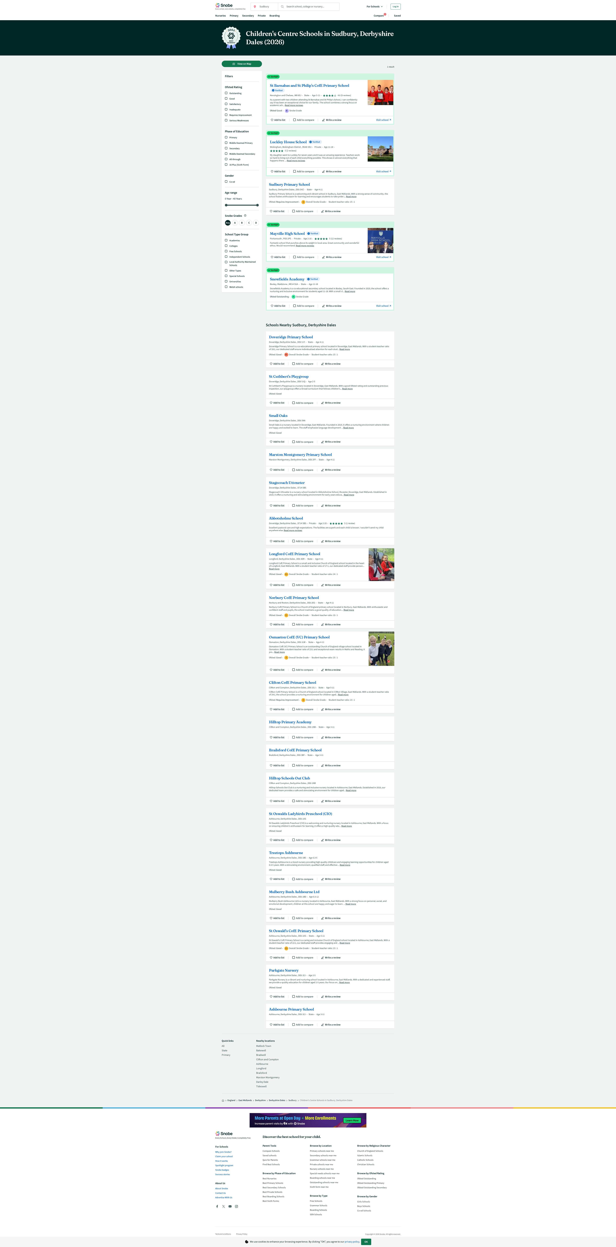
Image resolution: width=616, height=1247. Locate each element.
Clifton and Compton (267, 1059)
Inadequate (234, 109)
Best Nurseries (269, 1178)
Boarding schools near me (322, 1178)
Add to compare (305, 120)
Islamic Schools (364, 1155)
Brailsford (261, 1073)
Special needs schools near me (324, 1173)
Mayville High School (330, 241)
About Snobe (221, 1188)
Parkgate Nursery (330, 982)
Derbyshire (260, 1100)
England (231, 1100)
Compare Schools (271, 1151)
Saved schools (269, 1155)
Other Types (235, 270)
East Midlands (245, 1100)
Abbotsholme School (330, 529)
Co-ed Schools (364, 1210)
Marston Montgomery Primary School (330, 461)
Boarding (275, 15)
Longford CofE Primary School (330, 568)
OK (366, 1242)
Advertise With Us (223, 1197)
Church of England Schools (370, 1151)
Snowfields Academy (330, 289)
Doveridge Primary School (330, 349)
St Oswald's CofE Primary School (330, 943)
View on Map (244, 64)
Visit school (382, 120)
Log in (396, 6)
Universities (235, 281)
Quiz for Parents (270, 1160)
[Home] (223, 1100)
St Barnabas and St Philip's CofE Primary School (330, 99)
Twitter (224, 1206)
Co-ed (232, 182)
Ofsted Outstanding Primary (370, 1183)
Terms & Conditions (223, 1234)
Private (262, 15)
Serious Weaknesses (239, 120)
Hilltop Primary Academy (330, 728)
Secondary (248, 15)
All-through (234, 159)
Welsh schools (236, 287)
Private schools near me (321, 1164)
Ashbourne (262, 1064)
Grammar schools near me (322, 1160)
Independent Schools (239, 257)
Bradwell (261, 1055)
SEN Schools (316, 1214)
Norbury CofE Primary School (330, 610)
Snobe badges (222, 1170)
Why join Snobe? (223, 1152)
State (224, 1050)
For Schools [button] (373, 6)
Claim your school (224, 1156)
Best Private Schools (272, 1192)
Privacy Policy (241, 1234)
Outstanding (235, 93)
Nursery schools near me (322, 1169)
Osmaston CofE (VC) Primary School (330, 653)
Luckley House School (330, 153)
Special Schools (237, 276)
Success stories (222, 1174)
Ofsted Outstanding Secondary (372, 1187)
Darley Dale (262, 1082)
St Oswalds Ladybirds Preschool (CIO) (330, 826)
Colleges (233, 246)
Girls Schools (363, 1201)
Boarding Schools (318, 1210)
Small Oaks (330, 428)
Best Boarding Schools (273, 1196)
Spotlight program (224, 1165)
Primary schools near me (322, 1151)
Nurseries (220, 15)
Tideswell (261, 1086)
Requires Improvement (240, 115)
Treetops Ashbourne (330, 865)
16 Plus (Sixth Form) (239, 165)
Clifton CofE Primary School (330, 695)
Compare (379, 15)
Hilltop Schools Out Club (330, 789)
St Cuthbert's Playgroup (330, 389)
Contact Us (220, 1193)
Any (228, 223)
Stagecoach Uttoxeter (330, 493)
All (223, 1046)
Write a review (334, 120)
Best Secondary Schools (274, 1187)
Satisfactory (235, 104)
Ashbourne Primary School (330, 1016)
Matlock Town (263, 1046)
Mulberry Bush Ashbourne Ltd (330, 904)
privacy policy (352, 1241)
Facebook (217, 1206)
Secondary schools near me (323, 1155)
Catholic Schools (365, 1160)
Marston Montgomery (267, 1077)
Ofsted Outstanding (366, 1178)
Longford (261, 1068)
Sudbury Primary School (330, 197)
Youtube (230, 1206)
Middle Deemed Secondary (242, 154)
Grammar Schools (318, 1205)
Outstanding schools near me (324, 1182)
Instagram (236, 1206)
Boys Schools (363, 1206)
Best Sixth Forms (271, 1201)
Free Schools (235, 251)
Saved (397, 15)
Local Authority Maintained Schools (242, 263)
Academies (234, 240)
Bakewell (261, 1050)
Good (232, 98)
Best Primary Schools (273, 1183)
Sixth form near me (319, 1187)
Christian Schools (365, 1164)
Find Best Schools (271, 1164)
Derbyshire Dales (277, 1100)
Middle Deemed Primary (241, 143)
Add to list (279, 120)
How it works (221, 1161)
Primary (234, 15)
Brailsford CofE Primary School (330, 756)
